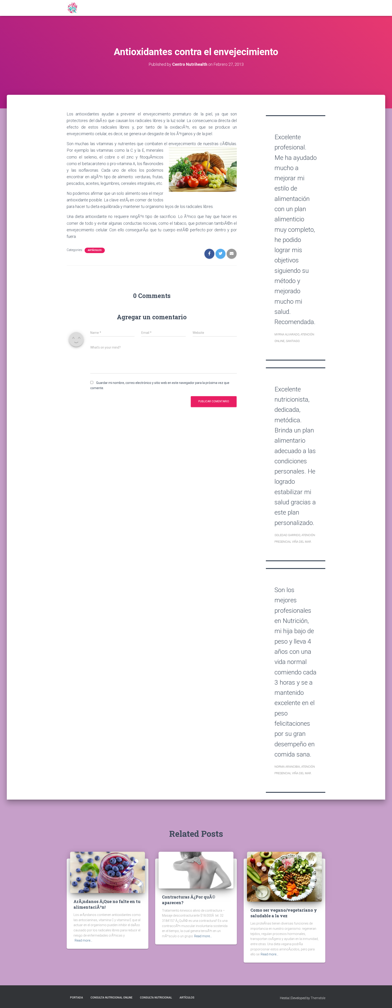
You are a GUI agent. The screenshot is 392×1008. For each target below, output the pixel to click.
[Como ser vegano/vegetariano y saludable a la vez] (284, 876)
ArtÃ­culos (95, 250)
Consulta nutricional (156, 997)
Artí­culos (186, 997)
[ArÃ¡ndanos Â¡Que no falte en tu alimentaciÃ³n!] (107, 872)
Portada (76, 997)
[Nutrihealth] (72, 8)
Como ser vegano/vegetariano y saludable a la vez (283, 912)
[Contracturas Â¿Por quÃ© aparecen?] (196, 870)
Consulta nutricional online (111, 997)
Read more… (83, 940)
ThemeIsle (318, 998)
